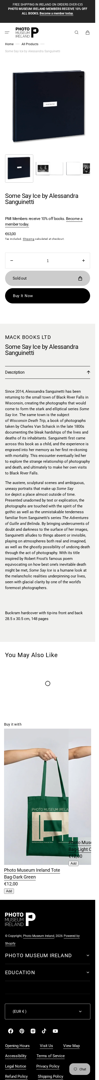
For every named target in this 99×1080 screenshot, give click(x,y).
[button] (7, 32)
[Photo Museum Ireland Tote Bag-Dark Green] (49, 858)
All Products (30, 44)
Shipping (29, 233)
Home (9, 44)
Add (9, 886)
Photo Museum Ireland (38, 931)
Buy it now (23, 290)
